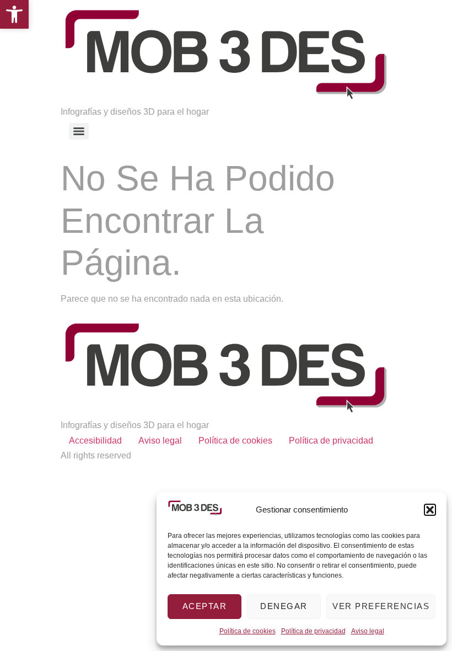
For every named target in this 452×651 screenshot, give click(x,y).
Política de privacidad (313, 631)
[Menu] (79, 131)
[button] (14, 14)
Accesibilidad (95, 440)
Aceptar (204, 606)
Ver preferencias (380, 606)
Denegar (284, 606)
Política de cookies (247, 631)
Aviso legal (367, 631)
